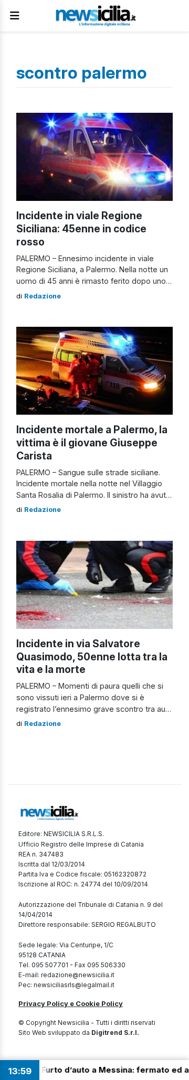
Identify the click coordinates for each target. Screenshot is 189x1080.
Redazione (42, 296)
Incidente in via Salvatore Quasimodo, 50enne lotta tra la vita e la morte (91, 656)
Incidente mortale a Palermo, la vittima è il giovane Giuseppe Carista (91, 442)
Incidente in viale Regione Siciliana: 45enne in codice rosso (81, 228)
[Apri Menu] (14, 15)
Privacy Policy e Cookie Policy (70, 1003)
